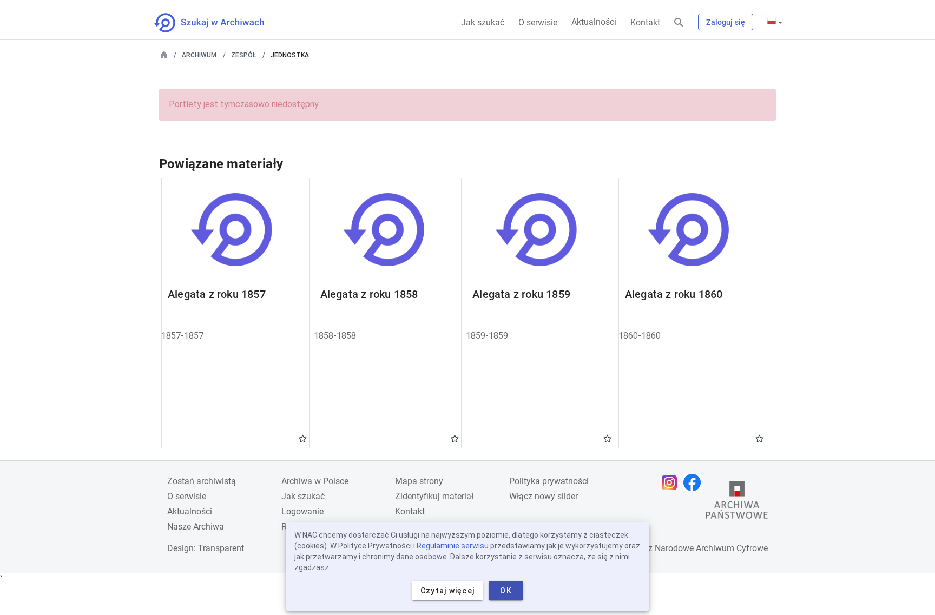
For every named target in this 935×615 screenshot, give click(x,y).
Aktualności (593, 22)
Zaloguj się (725, 22)
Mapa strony (419, 481)
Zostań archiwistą (201, 481)
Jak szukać (482, 22)
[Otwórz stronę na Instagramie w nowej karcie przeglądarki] (672, 482)
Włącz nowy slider (543, 496)
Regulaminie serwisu (453, 545)
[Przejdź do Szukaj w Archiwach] (219, 23)
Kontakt (645, 22)
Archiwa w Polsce (314, 481)
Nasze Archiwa (195, 526)
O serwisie (537, 22)
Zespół (243, 55)
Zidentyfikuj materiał (434, 496)
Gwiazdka (303, 438)
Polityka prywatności (549, 481)
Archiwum (199, 55)
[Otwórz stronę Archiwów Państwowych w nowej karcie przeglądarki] (737, 502)
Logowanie (302, 511)
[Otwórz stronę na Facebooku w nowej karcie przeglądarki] (694, 482)
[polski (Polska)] (774, 22)
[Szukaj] (679, 23)
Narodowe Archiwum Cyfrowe (711, 548)
